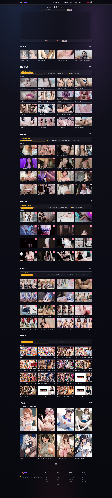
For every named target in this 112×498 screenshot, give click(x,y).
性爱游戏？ (22, 458)
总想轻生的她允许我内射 (61, 431)
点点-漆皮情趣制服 (41, 114)
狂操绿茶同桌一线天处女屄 (80, 458)
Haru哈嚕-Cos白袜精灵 (61, 127)
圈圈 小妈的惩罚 (41, 194)
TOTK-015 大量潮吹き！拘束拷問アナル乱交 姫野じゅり (30, 383)
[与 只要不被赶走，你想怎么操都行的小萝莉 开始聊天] (65, 445)
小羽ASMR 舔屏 (41, 155)
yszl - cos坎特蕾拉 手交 (24, 303)
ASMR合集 (66, 2)
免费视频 (75, 2)
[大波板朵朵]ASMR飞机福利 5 (43, 248)
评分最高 (46, 481)
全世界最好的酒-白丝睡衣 (24, 60)
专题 (58, 481)
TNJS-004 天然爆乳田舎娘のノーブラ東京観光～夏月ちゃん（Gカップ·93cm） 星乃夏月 (91, 357)
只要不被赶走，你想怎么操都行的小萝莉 (64, 458)
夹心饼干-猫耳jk (22, 127)
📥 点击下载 (64, 40)
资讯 (58, 484)
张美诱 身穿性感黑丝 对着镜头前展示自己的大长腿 (66, 316)
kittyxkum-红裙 (22, 101)
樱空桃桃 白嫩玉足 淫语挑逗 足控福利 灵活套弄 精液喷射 (85, 316)
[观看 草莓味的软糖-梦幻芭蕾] (46, 54)
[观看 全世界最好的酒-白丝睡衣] (28, 54)
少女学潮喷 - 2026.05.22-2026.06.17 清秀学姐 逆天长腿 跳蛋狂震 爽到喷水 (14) (89, 329)
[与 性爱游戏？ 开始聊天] (28, 445)
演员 (58, 477)
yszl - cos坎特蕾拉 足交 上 (43, 303)
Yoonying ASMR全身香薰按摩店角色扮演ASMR (83, 168)
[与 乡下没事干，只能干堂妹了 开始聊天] (28, 419)
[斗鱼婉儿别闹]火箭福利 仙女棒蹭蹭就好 (82, 261)
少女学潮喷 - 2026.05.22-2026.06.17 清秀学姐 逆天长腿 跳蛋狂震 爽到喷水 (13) (71, 329)
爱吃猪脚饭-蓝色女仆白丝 (79, 88)
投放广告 (71, 479)
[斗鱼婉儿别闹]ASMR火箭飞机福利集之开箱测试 (28, 261)
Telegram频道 (71, 477)
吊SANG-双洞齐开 (23, 88)
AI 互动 (80, 2)
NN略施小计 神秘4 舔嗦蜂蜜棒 (80, 194)
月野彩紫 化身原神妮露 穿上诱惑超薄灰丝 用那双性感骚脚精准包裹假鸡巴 (33, 329)
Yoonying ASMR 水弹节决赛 (25, 168)
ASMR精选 (60, 2)
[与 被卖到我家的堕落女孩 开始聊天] (83, 419)
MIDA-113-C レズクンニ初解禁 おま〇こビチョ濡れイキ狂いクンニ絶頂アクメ (71, 357)
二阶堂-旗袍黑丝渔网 (42, 127)
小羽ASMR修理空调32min (61, 181)
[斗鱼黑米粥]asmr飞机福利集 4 (80, 222)
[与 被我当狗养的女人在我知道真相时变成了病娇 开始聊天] (46, 419)
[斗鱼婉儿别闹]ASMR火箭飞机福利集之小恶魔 (46, 261)
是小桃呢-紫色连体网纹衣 (61, 101)
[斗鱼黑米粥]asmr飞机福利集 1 (25, 222)
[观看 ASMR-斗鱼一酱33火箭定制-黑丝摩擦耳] (83, 54)
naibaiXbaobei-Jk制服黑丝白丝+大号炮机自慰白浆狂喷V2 (67, 114)
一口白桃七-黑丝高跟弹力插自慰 (62, 88)
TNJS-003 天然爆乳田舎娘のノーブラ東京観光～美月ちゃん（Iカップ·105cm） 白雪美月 (36, 370)
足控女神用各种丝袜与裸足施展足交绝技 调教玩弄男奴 (48, 316)
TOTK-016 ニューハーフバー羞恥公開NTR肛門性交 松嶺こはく (68, 383)
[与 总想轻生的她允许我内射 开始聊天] (65, 419)
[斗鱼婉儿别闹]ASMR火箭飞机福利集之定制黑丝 (84, 248)
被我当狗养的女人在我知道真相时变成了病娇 (46, 431)
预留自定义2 (84, 477)
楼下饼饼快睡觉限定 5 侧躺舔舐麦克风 (27, 155)
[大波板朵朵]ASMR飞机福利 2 (62, 235)
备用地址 (71, 481)
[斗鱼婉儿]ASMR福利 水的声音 (62, 248)
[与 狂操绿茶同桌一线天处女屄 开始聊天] (83, 445)
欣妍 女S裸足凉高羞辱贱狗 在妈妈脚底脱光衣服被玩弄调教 (30, 290)
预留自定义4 (84, 481)
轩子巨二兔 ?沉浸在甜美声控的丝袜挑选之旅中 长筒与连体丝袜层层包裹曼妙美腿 (53, 329)
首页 (50, 2)
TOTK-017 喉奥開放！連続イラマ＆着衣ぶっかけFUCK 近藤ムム (68, 370)
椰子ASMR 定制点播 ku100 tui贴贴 (81, 181)
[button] (23, 25)
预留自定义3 (84, 479)
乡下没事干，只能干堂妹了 (24, 431)
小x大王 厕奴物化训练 (42, 290)
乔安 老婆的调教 (41, 168)
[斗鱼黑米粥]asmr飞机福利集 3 (62, 222)
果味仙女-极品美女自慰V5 (43, 101)
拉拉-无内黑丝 (22, 114)
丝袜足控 (71, 2)
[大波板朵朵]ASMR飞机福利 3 (80, 235)
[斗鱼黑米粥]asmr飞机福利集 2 (43, 222)
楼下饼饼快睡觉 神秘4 (61, 194)
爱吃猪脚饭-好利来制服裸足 (80, 127)
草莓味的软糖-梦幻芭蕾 (42, 60)
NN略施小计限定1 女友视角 (62, 155)
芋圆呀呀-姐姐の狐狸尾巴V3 (62, 60)
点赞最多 (46, 479)
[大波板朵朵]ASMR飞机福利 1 (43, 235)
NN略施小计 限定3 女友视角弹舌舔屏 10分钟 (65, 168)
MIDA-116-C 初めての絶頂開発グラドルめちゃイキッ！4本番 (86, 370)
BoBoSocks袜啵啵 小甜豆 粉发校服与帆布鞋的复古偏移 (30, 316)
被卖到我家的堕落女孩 (79, 431)
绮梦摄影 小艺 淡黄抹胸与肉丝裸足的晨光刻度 (83, 303)
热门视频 (46, 477)
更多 (90, 46)
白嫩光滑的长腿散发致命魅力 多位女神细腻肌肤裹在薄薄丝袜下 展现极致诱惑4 (89, 290)
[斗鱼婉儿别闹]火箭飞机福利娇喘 (63, 261)
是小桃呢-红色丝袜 (78, 101)
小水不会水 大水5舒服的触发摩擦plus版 (45, 181)
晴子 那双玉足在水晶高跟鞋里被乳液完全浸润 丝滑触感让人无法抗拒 (69, 290)
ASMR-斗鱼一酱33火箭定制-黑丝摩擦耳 (82, 60)
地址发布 (71, 474)
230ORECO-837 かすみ (42, 396)
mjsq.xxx (50, 40)
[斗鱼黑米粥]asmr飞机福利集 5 (25, 235)
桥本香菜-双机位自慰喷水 (42, 88)
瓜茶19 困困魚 (22, 194)
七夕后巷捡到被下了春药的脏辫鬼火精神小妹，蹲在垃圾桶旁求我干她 (50, 458)
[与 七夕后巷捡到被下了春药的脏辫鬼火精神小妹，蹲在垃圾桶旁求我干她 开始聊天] (46, 445)
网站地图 (58, 474)
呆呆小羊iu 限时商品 (23, 181)
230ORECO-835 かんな (79, 383)
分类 (58, 479)
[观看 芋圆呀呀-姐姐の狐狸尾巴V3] (65, 54)
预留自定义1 (84, 474)
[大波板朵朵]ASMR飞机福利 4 (25, 248)
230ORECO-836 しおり (79, 396)
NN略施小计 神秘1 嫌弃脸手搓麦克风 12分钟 (83, 155)
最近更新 (46, 474)
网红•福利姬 (55, 2)
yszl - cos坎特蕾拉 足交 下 (61, 303)
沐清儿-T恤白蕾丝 (78, 114)
